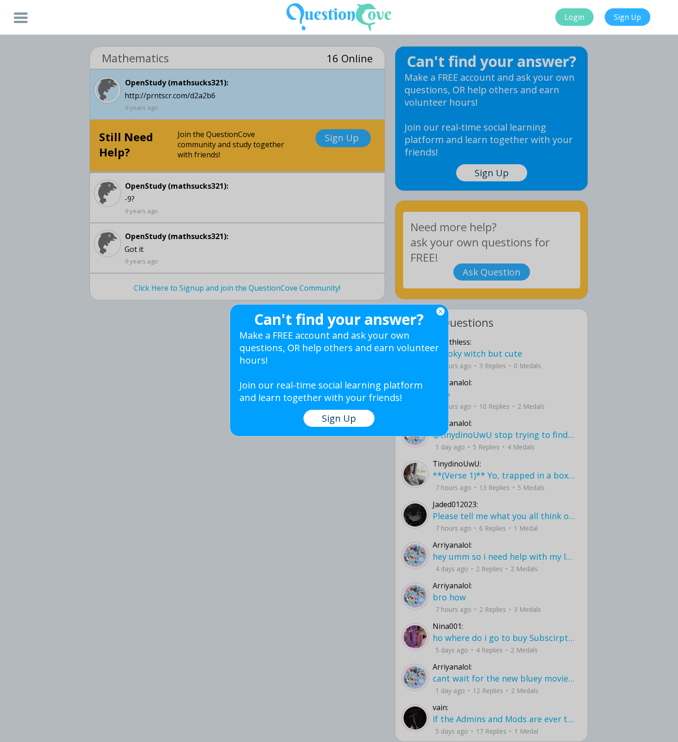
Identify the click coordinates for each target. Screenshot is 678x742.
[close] (440, 311)
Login (574, 17)
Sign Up (627, 17)
